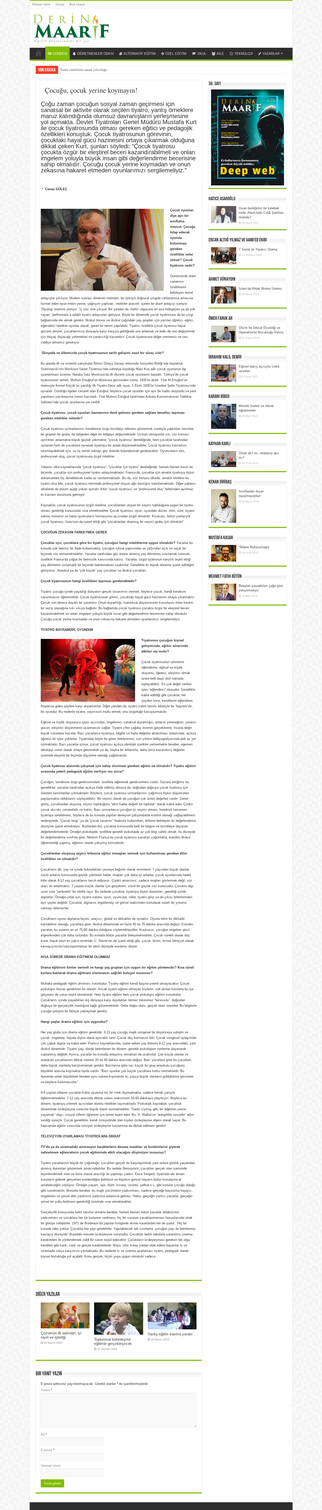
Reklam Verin (41, 4)
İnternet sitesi (51, 1466)
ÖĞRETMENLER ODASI (95, 54)
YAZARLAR (270, 54)
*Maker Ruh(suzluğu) (254, 547)
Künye (60, 4)
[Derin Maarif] (71, 27)
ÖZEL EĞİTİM (175, 54)
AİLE (220, 54)
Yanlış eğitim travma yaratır (170, 1334)
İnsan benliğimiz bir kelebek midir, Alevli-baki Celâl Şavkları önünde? (261, 212)
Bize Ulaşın (77, 4)
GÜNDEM (60, 54)
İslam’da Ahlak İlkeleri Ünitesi (260, 288)
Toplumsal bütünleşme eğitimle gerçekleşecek (113, 1341)
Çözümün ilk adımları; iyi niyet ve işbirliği (61, 1335)
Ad (44, 1434)
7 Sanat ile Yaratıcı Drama (258, 249)
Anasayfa (38, 53)
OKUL (201, 54)
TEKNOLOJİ (243, 54)
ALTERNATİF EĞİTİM (140, 54)
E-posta (47, 1450)
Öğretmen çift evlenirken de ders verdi (86, 70)
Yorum (46, 1390)
